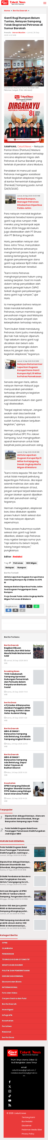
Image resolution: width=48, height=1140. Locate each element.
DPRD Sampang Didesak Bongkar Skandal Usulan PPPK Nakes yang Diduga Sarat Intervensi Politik (17, 789)
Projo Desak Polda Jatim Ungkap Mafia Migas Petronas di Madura (23, 597)
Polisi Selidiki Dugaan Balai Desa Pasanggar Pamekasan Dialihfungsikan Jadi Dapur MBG (25, 831)
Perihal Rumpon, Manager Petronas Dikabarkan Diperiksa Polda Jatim (29, 203)
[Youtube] (9, 1101)
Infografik (7, 1015)
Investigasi (7, 1009)
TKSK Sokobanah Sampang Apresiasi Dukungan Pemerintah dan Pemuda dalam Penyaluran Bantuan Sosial (16, 681)
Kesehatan (9, 783)
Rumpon (21, 567)
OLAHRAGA (7, 948)
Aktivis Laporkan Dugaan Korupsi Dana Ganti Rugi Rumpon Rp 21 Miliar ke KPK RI (24, 580)
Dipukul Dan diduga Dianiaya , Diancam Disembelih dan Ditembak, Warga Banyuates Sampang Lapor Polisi (25, 819)
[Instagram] (9, 1091)
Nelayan (9, 567)
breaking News (11, 671)
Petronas (18, 563)
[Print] (15, 610)
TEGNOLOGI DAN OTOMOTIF (16, 959)
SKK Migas (31, 563)
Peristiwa (6, 1026)
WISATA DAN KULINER (12, 965)
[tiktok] (9, 1096)
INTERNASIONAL (9, 987)
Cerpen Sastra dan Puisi (14, 998)
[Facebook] (22, 606)
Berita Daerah (11, 645)
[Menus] (45, 3)
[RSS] (9, 1105)
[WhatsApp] (36, 606)
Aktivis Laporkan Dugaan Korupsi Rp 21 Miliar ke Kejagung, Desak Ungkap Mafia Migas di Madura (29, 461)
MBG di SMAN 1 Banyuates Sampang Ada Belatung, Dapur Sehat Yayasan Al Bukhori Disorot (15, 762)
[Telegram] (8, 610)
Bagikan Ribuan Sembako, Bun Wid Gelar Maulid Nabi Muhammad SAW (17, 652)
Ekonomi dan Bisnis (11, 981)
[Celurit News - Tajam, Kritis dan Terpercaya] (13, 2)
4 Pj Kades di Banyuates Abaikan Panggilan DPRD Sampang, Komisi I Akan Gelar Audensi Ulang (17, 709)
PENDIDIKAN (8, 954)
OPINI (4, 942)
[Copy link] (22, 610)
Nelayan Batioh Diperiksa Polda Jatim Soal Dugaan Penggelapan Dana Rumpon (23, 589)
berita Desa (10, 702)
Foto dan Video (9, 993)
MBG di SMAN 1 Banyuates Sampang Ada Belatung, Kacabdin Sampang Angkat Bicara (17, 735)
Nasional (6, 1031)
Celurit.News (24, 146)
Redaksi (17, 556)
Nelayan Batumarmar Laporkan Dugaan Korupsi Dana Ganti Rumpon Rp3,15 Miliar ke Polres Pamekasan (29, 370)
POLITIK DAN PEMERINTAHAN (16, 970)
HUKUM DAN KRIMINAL (12, 976)
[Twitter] (29, 606)
